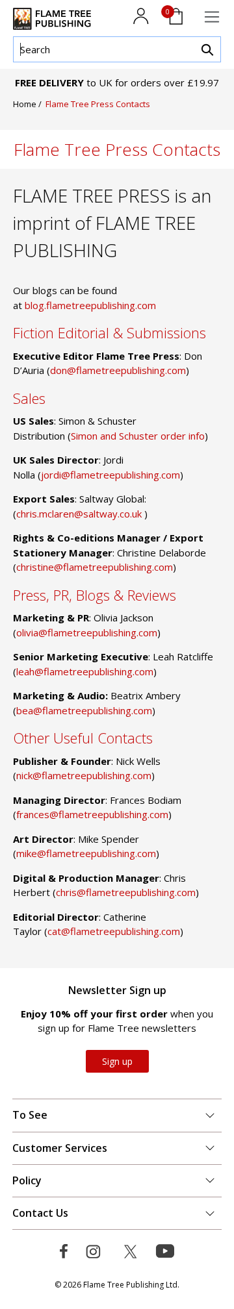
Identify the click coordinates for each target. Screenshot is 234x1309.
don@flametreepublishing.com (118, 370)
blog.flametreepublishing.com (90, 305)
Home (25, 104)
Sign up (117, 1061)
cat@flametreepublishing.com (113, 931)
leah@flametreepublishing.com (84, 671)
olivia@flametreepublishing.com (86, 632)
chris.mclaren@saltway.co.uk (80, 513)
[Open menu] (212, 17)
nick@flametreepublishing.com (83, 775)
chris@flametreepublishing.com (126, 892)
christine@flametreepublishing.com (94, 566)
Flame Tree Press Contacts (98, 104)
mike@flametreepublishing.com (86, 853)
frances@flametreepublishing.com (92, 814)
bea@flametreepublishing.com (84, 710)
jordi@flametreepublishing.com (110, 474)
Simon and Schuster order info (138, 435)
